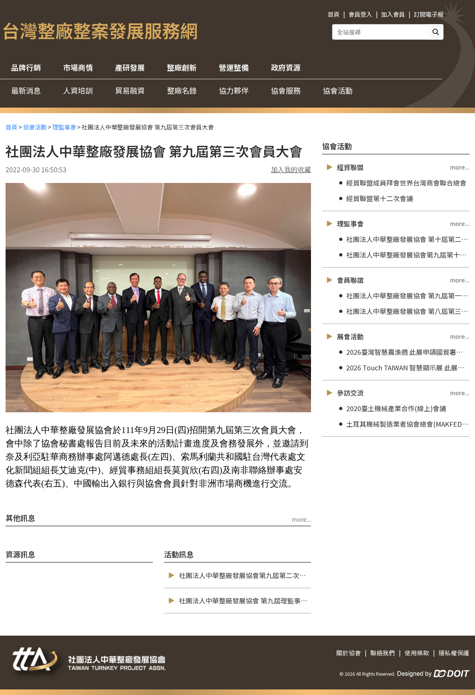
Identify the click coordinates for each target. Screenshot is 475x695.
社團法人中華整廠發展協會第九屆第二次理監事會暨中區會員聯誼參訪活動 (289, 575)
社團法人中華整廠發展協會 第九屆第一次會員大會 (407, 295)
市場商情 (78, 67)
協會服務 (286, 90)
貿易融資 (130, 90)
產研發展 (130, 67)
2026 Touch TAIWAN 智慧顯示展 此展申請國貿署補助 (407, 367)
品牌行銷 (26, 67)
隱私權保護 (454, 652)
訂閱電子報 (428, 14)
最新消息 (26, 90)
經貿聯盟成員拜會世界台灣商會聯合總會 (406, 182)
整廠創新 (182, 67)
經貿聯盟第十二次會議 (379, 198)
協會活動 (338, 90)
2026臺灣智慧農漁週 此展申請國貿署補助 (407, 352)
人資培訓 (78, 90)
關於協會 (348, 652)
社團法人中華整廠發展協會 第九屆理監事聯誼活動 (253, 600)
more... (301, 519)
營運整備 (234, 67)
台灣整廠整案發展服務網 (100, 30)
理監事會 (64, 126)
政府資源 (286, 67)
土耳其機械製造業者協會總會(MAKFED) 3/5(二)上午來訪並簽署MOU (407, 424)
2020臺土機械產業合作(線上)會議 (396, 408)
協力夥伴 (234, 90)
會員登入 (360, 14)
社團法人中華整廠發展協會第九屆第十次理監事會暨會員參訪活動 (407, 254)
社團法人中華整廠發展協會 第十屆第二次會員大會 (407, 239)
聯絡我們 (382, 652)
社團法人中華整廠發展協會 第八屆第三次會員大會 (407, 311)
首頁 (334, 14)
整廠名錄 (182, 90)
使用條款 (416, 652)
